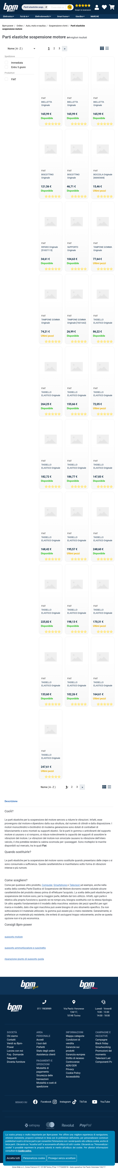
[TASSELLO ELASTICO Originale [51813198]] (51, 584)
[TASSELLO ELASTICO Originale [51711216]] (51, 512)
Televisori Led (102, 1058)
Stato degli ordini (45, 1050)
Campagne (101, 1039)
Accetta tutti (13, 1158)
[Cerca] (70, 7)
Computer (47, 885)
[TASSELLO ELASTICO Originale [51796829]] (103, 512)
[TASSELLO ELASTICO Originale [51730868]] (77, 512)
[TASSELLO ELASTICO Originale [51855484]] (51, 657)
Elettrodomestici (42, 16)
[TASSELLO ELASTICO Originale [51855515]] (77, 657)
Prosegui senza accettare (61, 1158)
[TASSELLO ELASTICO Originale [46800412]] (77, 366)
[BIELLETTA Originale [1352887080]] (51, 76)
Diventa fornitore (16, 1061)
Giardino (79, 16)
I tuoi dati (41, 1043)
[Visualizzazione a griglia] (102, 48)
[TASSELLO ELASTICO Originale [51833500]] (77, 584)
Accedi (40, 1039)
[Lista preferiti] (104, 8)
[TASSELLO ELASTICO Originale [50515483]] (103, 439)
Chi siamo (12, 1036)
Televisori (74, 885)
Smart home (62, 16)
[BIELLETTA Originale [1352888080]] (77, 76)
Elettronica (7, 16)
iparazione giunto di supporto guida (24, 959)
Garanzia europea (75, 1054)
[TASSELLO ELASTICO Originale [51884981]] (51, 729)
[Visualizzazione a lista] (107, 48)
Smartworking (103, 1047)
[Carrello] (112, 8)
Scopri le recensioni (83, 10)
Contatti (11, 1039)
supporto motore (14, 936)
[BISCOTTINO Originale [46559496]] (51, 149)
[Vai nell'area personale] (97, 7)
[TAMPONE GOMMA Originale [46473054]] (51, 294)
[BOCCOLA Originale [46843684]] (103, 149)
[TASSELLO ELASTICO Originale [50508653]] (51, 439)
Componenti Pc (103, 1061)
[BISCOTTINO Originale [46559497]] (77, 149)
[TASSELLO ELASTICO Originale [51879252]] (103, 657)
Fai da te (24, 16)
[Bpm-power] (10, 7)
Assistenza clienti (45, 1054)
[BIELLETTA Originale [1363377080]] (103, 76)
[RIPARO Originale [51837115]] (51, 221)
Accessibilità (73, 1076)
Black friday (101, 1043)
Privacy (70, 1069)
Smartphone (60, 885)
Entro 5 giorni (18, 67)
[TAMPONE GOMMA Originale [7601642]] (77, 294)
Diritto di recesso (75, 1058)
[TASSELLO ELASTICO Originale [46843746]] (103, 366)
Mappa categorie (75, 1036)
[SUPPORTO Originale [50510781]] (77, 221)
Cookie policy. (25, 1151)
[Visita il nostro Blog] (29, 984)
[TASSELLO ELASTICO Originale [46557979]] (103, 294)
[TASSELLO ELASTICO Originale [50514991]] (77, 439)
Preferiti (40, 1047)
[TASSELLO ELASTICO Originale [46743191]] (51, 366)
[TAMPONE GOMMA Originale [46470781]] (103, 221)
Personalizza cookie (34, 1158)
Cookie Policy (73, 1073)
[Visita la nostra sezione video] (88, 984)
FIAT (13, 79)
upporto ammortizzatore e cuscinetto (26, 947)
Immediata (17, 62)
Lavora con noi (15, 1050)
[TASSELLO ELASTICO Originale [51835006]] (103, 584)
